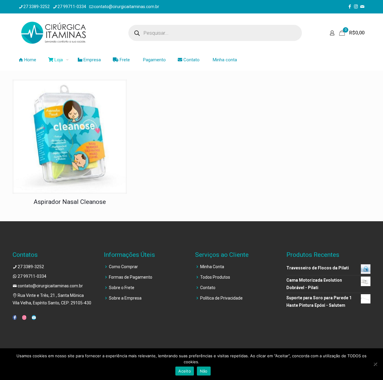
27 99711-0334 (71, 6)
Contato (207, 287)
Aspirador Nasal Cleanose (70, 201)
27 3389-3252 (36, 6)
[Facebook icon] (349, 6)
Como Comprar (123, 266)
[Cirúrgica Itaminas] (53, 32)
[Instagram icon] (356, 6)
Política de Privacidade (221, 298)
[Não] (376, 364)
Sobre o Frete (121, 287)
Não (204, 371)
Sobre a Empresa (125, 298)
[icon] (362, 6)
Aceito (184, 371)
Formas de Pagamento (130, 277)
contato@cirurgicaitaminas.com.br (126, 6)
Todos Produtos (215, 277)
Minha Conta (212, 266)
